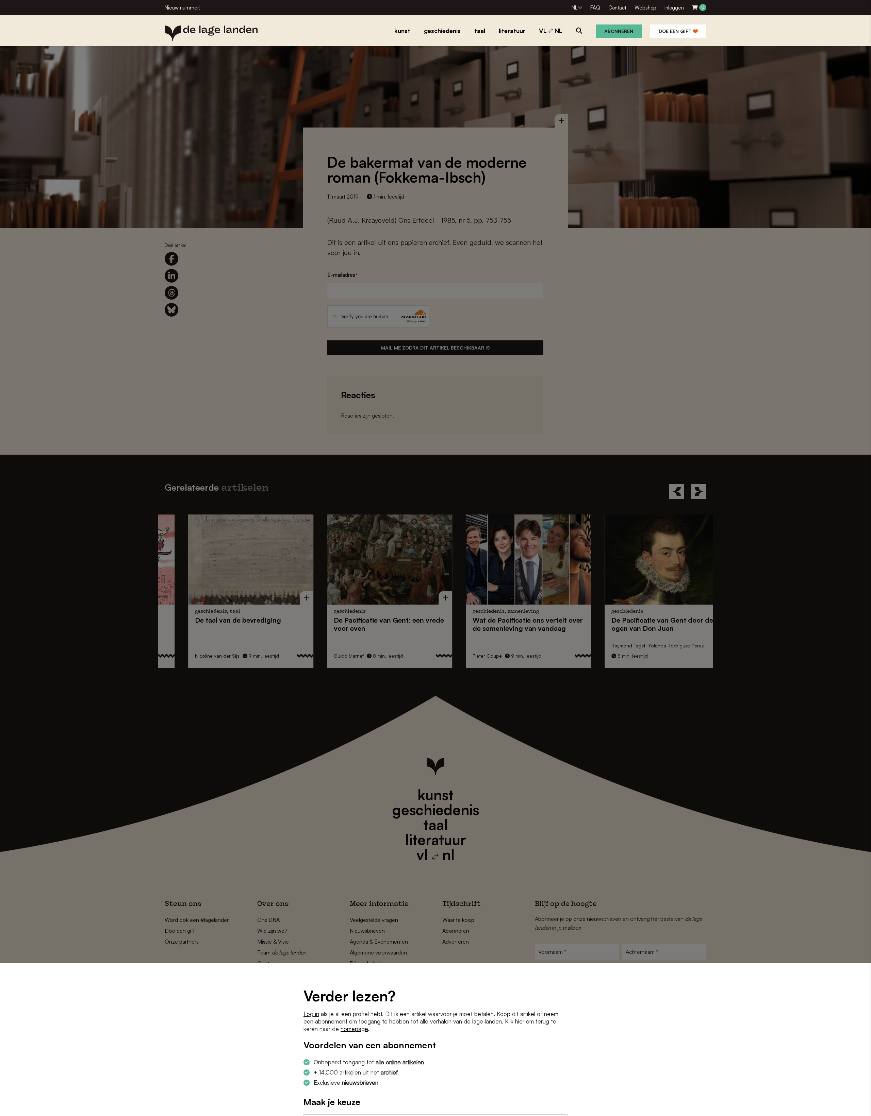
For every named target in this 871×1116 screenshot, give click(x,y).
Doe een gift (676, 31)
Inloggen (674, 7)
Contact (617, 7)
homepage (354, 1028)
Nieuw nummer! (182, 7)
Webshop (645, 7)
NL (574, 7)
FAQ (595, 7)
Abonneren (618, 31)
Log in (311, 1013)
